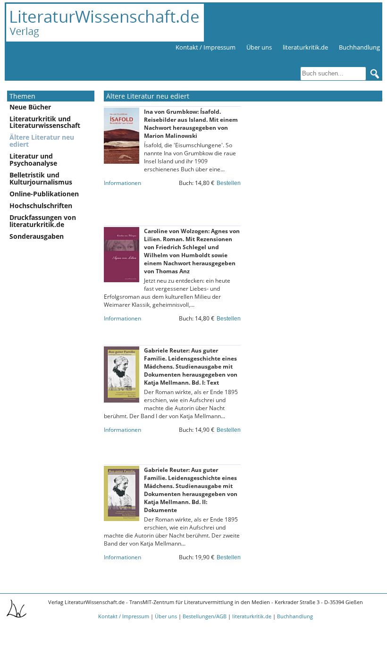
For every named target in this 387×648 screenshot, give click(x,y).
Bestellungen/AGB (205, 616)
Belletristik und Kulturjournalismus (40, 178)
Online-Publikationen (44, 193)
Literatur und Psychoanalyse (33, 159)
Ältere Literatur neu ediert (41, 141)
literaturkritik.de (305, 47)
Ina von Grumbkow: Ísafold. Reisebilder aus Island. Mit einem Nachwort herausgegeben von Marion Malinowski (191, 124)
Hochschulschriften (40, 205)
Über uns (259, 47)
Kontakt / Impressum (206, 47)
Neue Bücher (30, 106)
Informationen (122, 183)
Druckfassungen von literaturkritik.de (42, 221)
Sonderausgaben (36, 236)
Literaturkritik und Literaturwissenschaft (44, 122)
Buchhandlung (359, 47)
